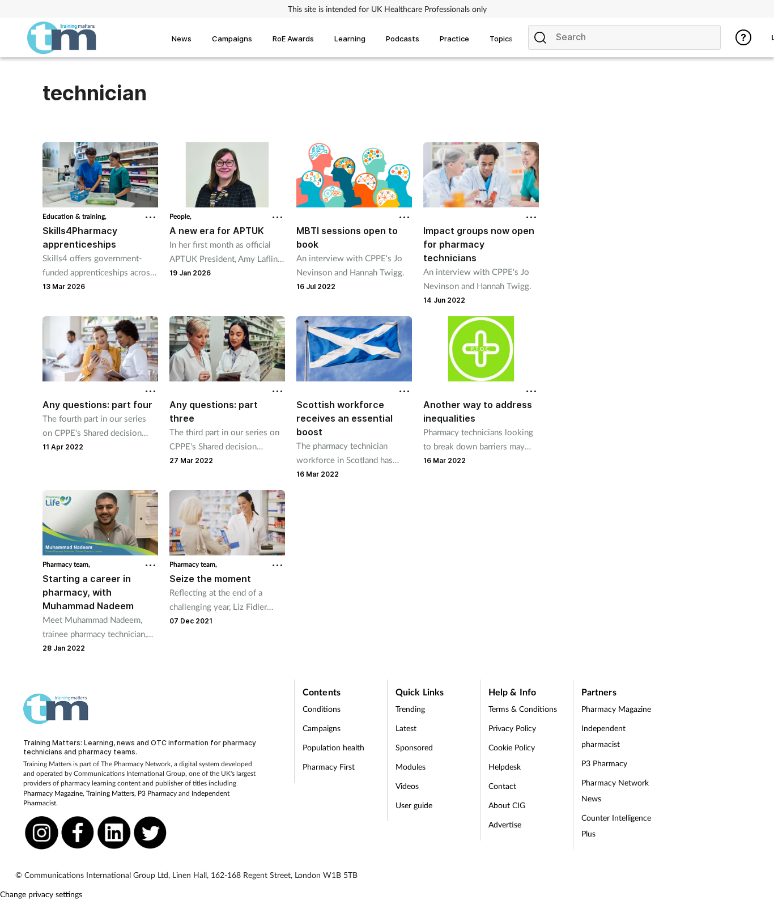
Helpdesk (504, 766)
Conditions (322, 709)
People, (180, 216)
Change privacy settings (41, 894)
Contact (502, 786)
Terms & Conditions (522, 709)
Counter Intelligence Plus (616, 825)
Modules (410, 766)
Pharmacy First (329, 766)
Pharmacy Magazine (53, 793)
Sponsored (414, 747)
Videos (407, 786)
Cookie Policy (511, 747)
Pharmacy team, (66, 564)
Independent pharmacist (603, 736)
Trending (410, 709)
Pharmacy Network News (615, 790)
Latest (405, 728)
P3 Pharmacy (157, 793)
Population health (333, 747)
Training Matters (110, 793)
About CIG (506, 805)
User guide (413, 805)
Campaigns (322, 728)
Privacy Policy (512, 728)
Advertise (504, 824)
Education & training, (74, 216)
